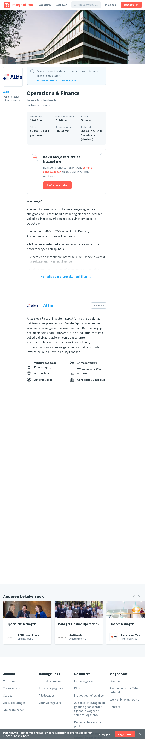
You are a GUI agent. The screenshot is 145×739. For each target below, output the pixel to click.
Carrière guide (83, 681)
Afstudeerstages (14, 703)
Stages (7, 695)
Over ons (115, 681)
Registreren (131, 5)
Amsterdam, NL (47, 100)
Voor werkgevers (50, 703)
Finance (86, 120)
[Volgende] (139, 596)
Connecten (99, 305)
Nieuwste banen (13, 710)
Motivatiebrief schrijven (89, 695)
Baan (30, 100)
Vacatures (45, 5)
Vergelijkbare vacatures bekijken (56, 80)
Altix (6, 91)
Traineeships (11, 688)
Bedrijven (61, 5)
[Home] (18, 5)
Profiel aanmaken (57, 185)
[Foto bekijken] (72, 37)
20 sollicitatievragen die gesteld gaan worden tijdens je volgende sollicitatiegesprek (90, 709)
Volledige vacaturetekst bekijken (64, 277)
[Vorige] (134, 596)
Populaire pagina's (51, 688)
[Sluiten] (140, 734)
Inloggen (110, 5)
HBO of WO (62, 131)
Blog (77, 688)
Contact (115, 707)
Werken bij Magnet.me (124, 699)
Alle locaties (47, 695)
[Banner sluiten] (101, 154)
